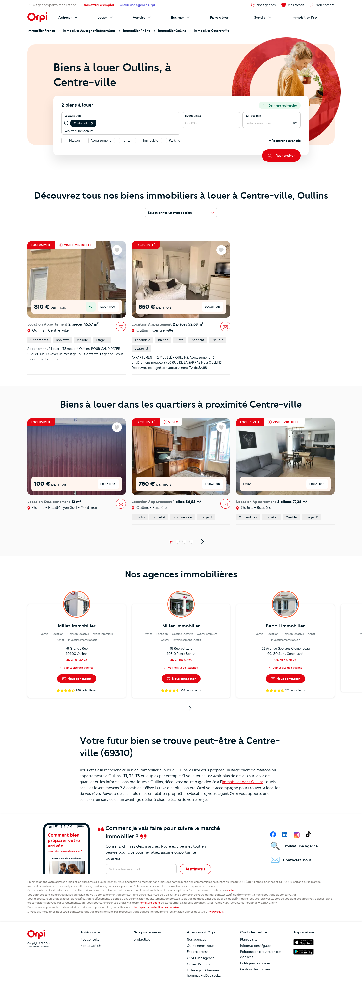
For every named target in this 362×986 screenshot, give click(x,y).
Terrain (127, 140)
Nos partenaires (147, 932)
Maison (74, 140)
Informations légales (255, 946)
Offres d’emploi (198, 964)
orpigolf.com (143, 939)
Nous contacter (79, 679)
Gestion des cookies (255, 969)
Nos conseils (90, 939)
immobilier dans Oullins (242, 782)
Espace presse (197, 952)
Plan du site (248, 939)
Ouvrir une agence (200, 958)
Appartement (101, 140)
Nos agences (196, 939)
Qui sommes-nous (200, 946)
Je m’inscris (195, 869)
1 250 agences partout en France (51, 5)
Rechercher (285, 155)
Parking (175, 140)
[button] (92, 123)
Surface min (253, 115)
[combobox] (97, 123)
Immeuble (150, 140)
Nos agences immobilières (181, 574)
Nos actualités (91, 946)
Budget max (193, 115)
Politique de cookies (255, 963)
